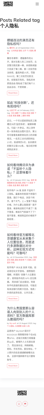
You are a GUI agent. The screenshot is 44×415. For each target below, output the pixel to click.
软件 (26, 185)
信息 (14, 185)
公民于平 (13, 110)
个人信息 (29, 183)
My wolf (13, 323)
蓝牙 (9, 262)
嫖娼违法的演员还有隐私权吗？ (20, 42)
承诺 (24, 183)
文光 (13, 113)
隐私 (20, 50)
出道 (24, 326)
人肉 (28, 326)
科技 (28, 113)
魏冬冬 (12, 48)
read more (12, 93)
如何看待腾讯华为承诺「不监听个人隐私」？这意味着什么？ (20, 170)
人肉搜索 (18, 326)
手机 (13, 262)
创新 (32, 113)
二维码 (23, 115)
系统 (14, 115)
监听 (32, 180)
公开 (24, 50)
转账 (28, 115)
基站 (17, 260)
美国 (22, 185)
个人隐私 (30, 50)
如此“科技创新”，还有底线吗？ (20, 104)
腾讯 (18, 185)
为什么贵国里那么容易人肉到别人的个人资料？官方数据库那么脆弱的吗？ (20, 313)
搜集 (18, 115)
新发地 (21, 260)
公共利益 (14, 50)
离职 (17, 113)
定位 (9, 260)
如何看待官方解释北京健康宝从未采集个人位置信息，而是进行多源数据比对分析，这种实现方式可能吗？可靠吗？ (20, 244)
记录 (34, 260)
